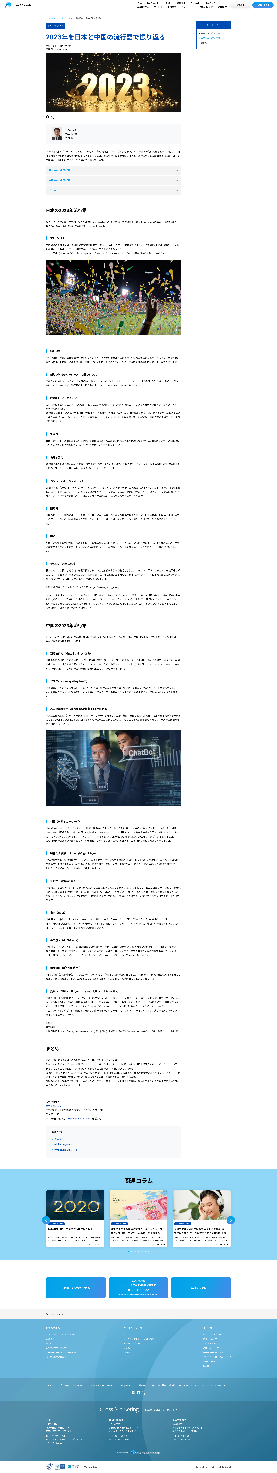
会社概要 (222, 7)
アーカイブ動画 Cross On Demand (139, 1338)
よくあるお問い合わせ (56, 1356)
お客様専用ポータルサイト (58, 1347)
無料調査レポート (132, 1343)
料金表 (206, 1366)
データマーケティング (213, 1352)
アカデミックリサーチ (213, 1347)
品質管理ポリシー (145, 1385)
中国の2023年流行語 (59, 180)
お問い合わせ (210, 3)
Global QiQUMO (63, 1144)
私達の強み (143, 7)
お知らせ (167, 3)
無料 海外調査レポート (66, 1149)
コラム (68, 18)
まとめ (52, 190)
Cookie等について (220, 1385)
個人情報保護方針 (166, 1385)
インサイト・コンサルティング (217, 1356)
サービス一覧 (209, 1361)
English (194, 3)
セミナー (185, 7)
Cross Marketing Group (147, 3)
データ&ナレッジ (204, 7)
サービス (158, 7)
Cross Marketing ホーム (54, 18)
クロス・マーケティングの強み (60, 1334)
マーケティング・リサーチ (215, 1334)
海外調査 (59, 1139)
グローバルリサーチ (212, 1338)
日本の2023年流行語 (59, 170)
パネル (49, 1343)
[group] (75, 1218)
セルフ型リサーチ (211, 1343)
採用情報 (179, 3)
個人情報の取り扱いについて (193, 1385)
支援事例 (172, 7)
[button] (46, 1220)
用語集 (127, 1352)
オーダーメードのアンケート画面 (61, 1352)
